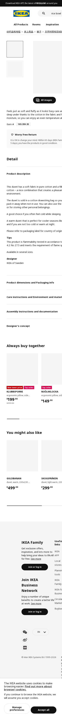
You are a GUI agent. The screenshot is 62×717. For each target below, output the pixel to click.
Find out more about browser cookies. (28, 688)
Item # (10, 124)
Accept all (43, 709)
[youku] (24, 647)
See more (36, 558)
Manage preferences (17, 708)
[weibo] (24, 639)
